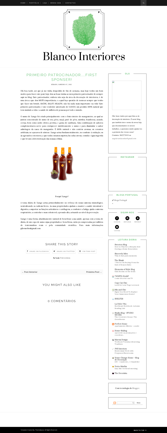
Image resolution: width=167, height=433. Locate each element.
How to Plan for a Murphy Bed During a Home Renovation (127, 248)
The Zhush (119, 260)
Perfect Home (121, 324)
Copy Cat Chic (121, 283)
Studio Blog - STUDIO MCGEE (124, 314)
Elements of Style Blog (125, 269)
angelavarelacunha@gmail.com (124, 138)
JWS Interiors (121, 349)
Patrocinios (65, 258)
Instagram (127, 222)
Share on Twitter (66, 251)
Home (23, 3)
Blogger (135, 388)
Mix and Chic (120, 290)
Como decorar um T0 (124, 278)
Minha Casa (55, 3)
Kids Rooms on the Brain (125, 271)
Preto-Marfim (121, 366)
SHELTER (119, 299)
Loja (45, 3)
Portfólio (34, 3)
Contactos (70, 3)
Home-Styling (121, 331)
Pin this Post (89, 251)
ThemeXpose (39, 430)
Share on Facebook (39, 251)
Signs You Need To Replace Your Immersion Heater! (126, 293)
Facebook (117, 222)
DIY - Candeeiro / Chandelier (127, 362)
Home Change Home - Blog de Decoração (127, 359)
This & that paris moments (126, 256)
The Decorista (121, 373)
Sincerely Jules (121, 253)
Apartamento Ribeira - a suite (127, 326)
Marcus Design (121, 340)
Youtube (117, 230)
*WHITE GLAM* (122, 276)
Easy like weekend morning (126, 368)
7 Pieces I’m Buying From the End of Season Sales (127, 263)
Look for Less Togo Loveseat (127, 285)
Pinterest (137, 222)
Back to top (139, 430)
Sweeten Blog (121, 244)
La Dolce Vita (120, 304)
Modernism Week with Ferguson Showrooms (124, 352)
